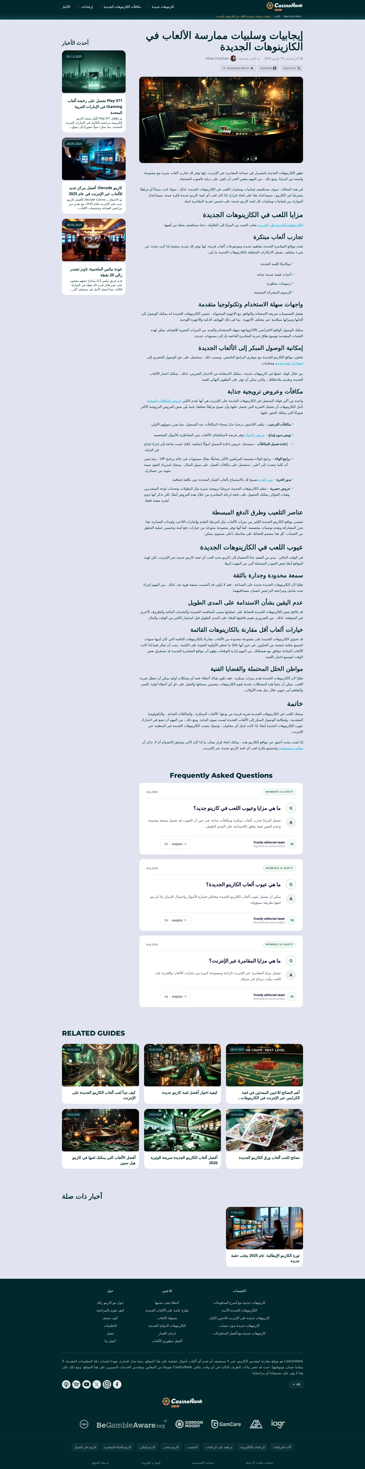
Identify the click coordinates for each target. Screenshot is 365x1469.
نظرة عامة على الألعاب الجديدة (167, 1310)
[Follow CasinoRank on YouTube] (86, 1384)
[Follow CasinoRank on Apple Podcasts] (66, 1384)
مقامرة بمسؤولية (291, 748)
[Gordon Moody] (189, 1424)
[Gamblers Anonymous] (256, 1424)
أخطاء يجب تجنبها (167, 1302)
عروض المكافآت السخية (164, 401)
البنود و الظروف (150, 1462)
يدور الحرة (265, 479)
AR (298, 1384)
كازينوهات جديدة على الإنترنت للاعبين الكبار (239, 1318)
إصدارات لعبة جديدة (289, 363)
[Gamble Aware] (132, 1424)
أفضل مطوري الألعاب (167, 1340)
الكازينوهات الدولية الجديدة (167, 1325)
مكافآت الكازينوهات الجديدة (122, 6)
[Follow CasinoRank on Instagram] (107, 1384)
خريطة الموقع (100, 1462)
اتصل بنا (110, 1340)
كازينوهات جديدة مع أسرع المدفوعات (239, 1302)
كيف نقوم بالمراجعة (110, 1310)
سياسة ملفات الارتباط (259, 1462)
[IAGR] (278, 1424)
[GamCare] (226, 1424)
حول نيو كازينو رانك (110, 1302)
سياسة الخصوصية (203, 1462)
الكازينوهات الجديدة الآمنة (239, 1310)
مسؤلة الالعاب (167, 1318)
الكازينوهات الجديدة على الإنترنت (280, 225)
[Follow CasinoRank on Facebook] (117, 1384)
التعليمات (110, 1325)
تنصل (110, 1333)
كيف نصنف (110, 1318)
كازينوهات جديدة (163, 6)
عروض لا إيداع (255, 435)
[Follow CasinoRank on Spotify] (76, 1384)
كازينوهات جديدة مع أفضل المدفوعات (239, 1333)
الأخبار (66, 6)
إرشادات (87, 6)
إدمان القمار (167, 1333)
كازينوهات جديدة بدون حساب (239, 1325)
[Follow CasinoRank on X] (97, 1384)
